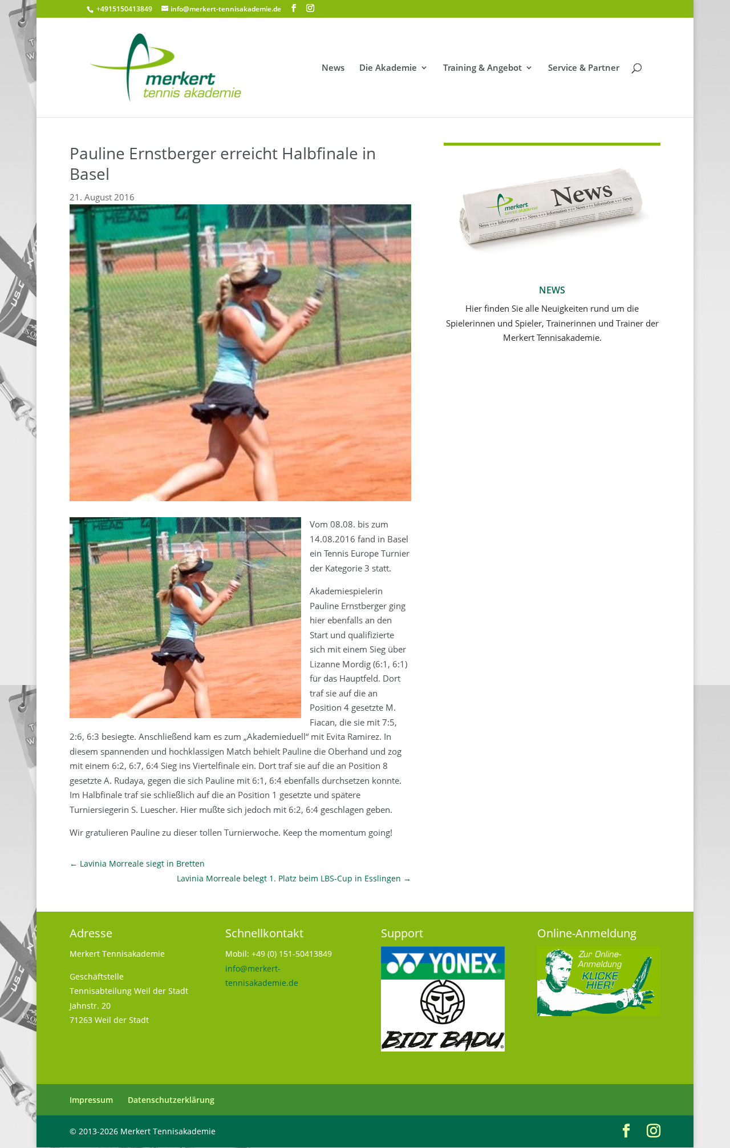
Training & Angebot (482, 68)
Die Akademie (388, 68)
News (333, 68)
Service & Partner (583, 68)
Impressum (91, 1099)
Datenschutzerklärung (171, 1099)
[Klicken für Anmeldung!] (598, 1013)
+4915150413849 (123, 9)
